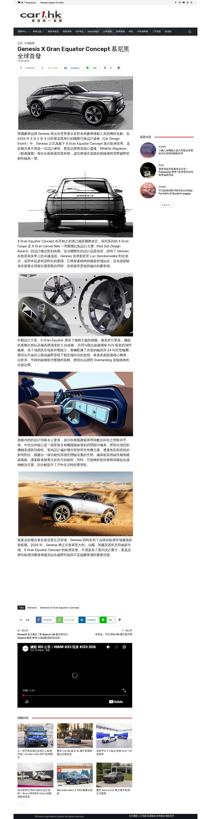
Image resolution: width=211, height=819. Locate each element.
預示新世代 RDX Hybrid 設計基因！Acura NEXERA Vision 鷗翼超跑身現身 (34, 793)
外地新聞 (29, 43)
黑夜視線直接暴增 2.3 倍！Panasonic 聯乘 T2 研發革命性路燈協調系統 (176, 171)
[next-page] (25, 804)
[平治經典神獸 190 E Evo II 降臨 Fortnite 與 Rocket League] (148, 190)
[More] (118, 68)
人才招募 (142, 816)
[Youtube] (184, 3)
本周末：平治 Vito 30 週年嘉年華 (113, 634)
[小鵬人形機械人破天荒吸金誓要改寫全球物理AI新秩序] (148, 150)
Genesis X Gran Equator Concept (59, 607)
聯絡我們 (169, 816)
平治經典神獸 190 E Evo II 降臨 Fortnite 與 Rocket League (176, 192)
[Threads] (188, 3)
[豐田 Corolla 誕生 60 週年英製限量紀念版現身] (75, 735)
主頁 (19, 43)
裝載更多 (166, 205)
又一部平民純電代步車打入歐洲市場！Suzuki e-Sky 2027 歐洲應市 (35, 754)
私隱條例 (151, 816)
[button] (190, 31)
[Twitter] (192, 3)
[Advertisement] (167, 110)
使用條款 (160, 816)
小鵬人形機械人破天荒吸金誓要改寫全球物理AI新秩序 (176, 152)
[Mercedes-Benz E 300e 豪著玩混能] (75, 775)
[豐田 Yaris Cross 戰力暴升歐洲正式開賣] (114, 775)
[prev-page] (19, 804)
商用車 (161, 165)
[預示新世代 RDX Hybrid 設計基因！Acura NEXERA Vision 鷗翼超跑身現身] (35, 775)
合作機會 (133, 816)
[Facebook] (176, 3)
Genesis (32, 607)
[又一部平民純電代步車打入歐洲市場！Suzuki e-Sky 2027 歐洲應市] (35, 735)
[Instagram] (180, 3)
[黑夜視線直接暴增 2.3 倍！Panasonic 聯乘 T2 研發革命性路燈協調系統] (148, 170)
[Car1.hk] (41, 16)
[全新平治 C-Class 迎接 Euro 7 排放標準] (114, 735)
